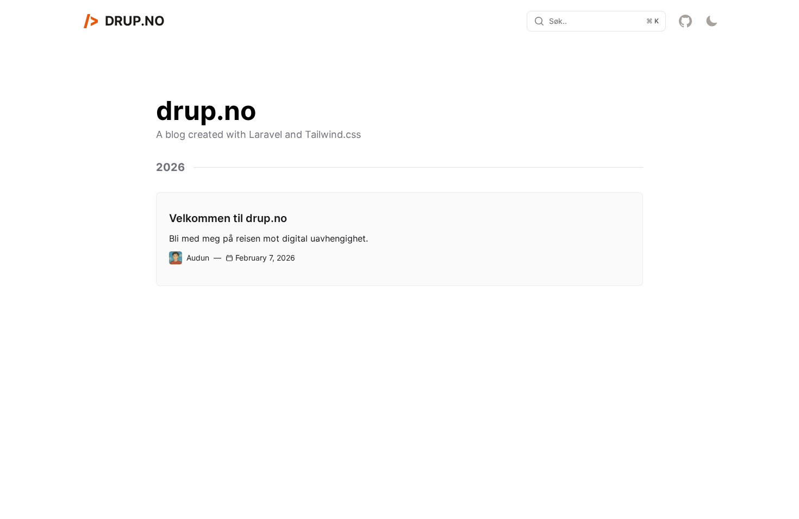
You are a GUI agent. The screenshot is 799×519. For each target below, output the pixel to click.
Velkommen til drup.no (228, 218)
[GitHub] (685, 21)
